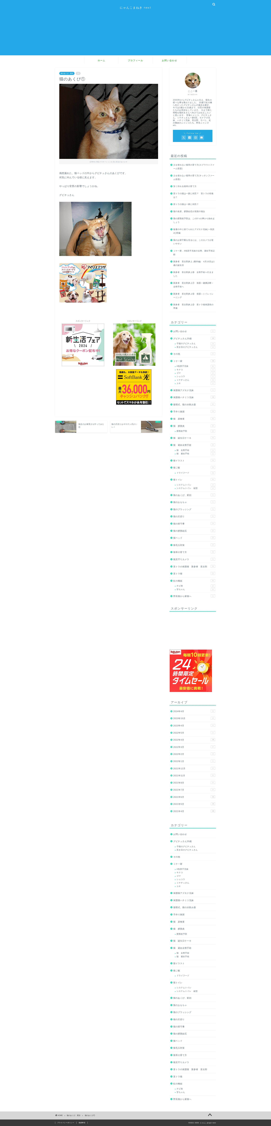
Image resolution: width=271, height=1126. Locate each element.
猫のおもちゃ (193, 502)
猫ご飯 (193, 467)
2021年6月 (193, 797)
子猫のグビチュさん (195, 343)
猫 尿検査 (193, 419)
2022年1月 (193, 761)
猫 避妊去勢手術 (193, 445)
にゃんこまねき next (135, 7)
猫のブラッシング (193, 509)
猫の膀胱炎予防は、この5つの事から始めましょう (194, 220)
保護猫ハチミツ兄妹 (193, 397)
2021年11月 (193, 775)
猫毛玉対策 (193, 545)
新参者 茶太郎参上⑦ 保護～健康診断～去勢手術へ (193, 285)
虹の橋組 (193, 581)
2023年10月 (193, 718)
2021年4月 (193, 811)
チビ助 (195, 586)
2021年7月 (193, 790)
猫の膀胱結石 (193, 531)
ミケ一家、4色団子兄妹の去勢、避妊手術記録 (194, 253)
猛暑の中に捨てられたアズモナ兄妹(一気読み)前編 (193, 231)
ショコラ (195, 376)
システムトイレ (195, 485)
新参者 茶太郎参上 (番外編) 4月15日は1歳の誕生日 (194, 263)
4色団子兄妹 (195, 366)
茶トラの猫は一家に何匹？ (186, 204)
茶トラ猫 (193, 573)
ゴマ (195, 373)
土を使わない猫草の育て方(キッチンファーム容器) (193, 177)
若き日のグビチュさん (195, 347)
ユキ (195, 383)
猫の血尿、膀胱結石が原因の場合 (189, 211)
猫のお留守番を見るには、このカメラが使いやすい (193, 242)
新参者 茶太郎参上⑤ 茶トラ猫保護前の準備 (193, 306)
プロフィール (135, 60)
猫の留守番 (193, 523)
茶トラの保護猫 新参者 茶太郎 (193, 566)
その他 (193, 354)
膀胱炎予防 (195, 431)
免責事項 (82, 1122)
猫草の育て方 (193, 552)
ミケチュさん (195, 380)
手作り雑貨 (193, 411)
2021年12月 (193, 768)
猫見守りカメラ (193, 559)
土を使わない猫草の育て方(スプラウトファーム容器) (193, 167)
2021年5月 (193, 804)
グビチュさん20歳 (193, 338)
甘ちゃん (195, 589)
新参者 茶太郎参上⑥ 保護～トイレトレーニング (193, 296)
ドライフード (195, 473)
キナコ (195, 370)
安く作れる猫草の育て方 (185, 186)
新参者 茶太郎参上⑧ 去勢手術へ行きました (193, 274)
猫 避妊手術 (195, 454)
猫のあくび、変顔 (67, 73)
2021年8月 (193, 783)
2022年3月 (193, 747)
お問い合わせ (169, 60)
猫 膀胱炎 (193, 426)
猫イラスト (193, 460)
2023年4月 (193, 725)
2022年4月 (193, 740)
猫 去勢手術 (195, 450)
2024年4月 (193, 711)
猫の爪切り (193, 516)
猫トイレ (193, 479)
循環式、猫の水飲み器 (193, 404)
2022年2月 (193, 754)
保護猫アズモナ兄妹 (193, 390)
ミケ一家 (193, 361)
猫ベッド (193, 538)
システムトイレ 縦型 (195, 488)
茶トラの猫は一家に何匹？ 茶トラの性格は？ (193, 195)
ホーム (101, 60)
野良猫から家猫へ (193, 596)
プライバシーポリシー (65, 1122)
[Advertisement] (135, 35)
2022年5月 (193, 733)
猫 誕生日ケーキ (193, 438)
